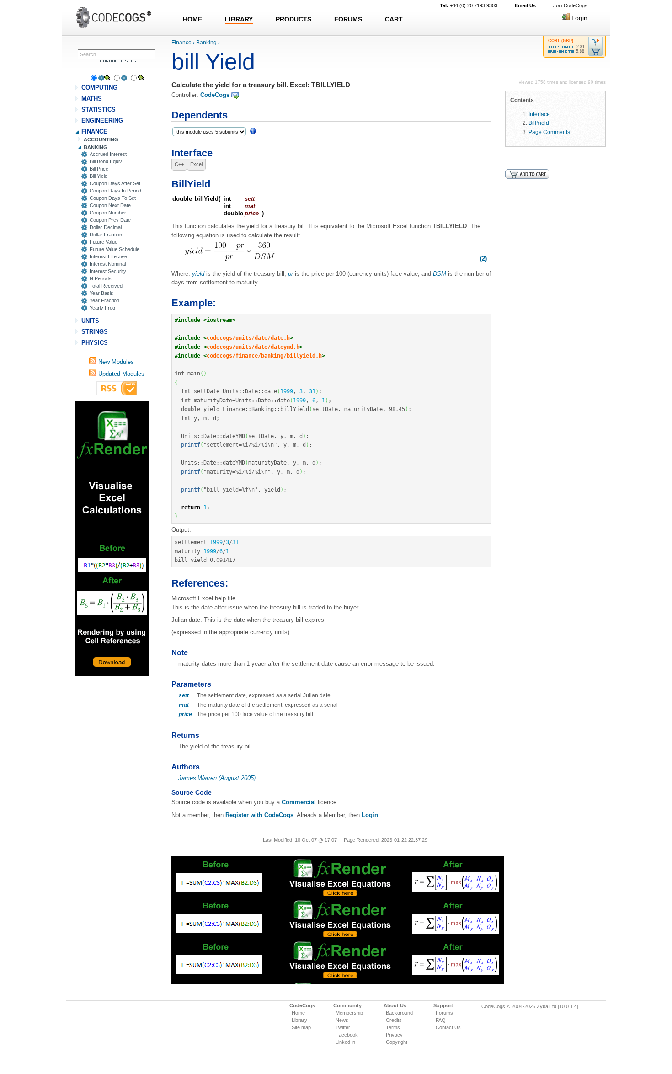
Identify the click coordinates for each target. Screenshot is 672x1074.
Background (399, 1012)
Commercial (299, 802)
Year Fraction (104, 300)
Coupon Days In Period (115, 190)
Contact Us (448, 1027)
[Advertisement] (112, 538)
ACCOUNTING (101, 139)
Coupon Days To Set (113, 198)
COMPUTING (99, 87)
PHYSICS (94, 342)
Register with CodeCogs (259, 815)
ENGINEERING (102, 120)
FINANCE (94, 131)
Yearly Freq (102, 307)
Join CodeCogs (570, 5)
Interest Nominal (108, 264)
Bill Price (99, 168)
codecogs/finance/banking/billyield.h (264, 356)
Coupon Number (108, 212)
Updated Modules (120, 373)
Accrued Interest (108, 154)
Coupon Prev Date (110, 220)
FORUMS (348, 19)
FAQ (441, 1020)
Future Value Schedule (114, 249)
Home (298, 1012)
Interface (539, 114)
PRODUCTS (293, 19)
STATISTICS (98, 109)
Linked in (345, 1042)
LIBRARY (239, 19)
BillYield (538, 123)
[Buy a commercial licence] (527, 174)
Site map (301, 1027)
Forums (444, 1012)
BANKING (95, 147)
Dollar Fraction (106, 234)
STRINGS (94, 331)
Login (578, 17)
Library (299, 1020)
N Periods (101, 278)
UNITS (90, 320)
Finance (181, 42)
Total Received (106, 286)
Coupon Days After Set (115, 183)
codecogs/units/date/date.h (248, 338)
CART (394, 19)
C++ (179, 164)
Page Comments (549, 132)
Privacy (394, 1034)
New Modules (115, 361)
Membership (349, 1012)
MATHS (91, 98)
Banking (206, 42)
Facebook (347, 1034)
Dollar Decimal (106, 227)
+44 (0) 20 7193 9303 (468, 5)
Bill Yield (98, 176)
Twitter (343, 1027)
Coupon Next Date (110, 205)
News (342, 1020)
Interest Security (108, 271)
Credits (394, 1020)
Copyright (396, 1042)
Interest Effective (108, 256)
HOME (192, 19)
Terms (393, 1027)
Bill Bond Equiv (106, 161)
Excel (196, 164)
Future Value (103, 242)
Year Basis (101, 293)
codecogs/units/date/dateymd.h (253, 347)
